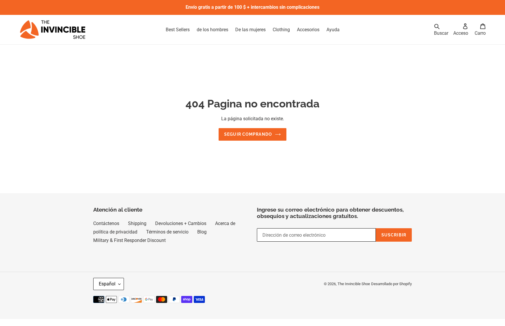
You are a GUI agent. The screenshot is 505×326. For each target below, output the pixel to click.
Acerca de (225, 223)
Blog (202, 232)
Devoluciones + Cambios (180, 223)
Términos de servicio (167, 232)
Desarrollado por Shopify (391, 284)
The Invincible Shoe (354, 284)
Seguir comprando (248, 134)
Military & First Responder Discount (129, 240)
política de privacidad (115, 232)
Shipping (137, 223)
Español (107, 284)
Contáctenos (106, 223)
